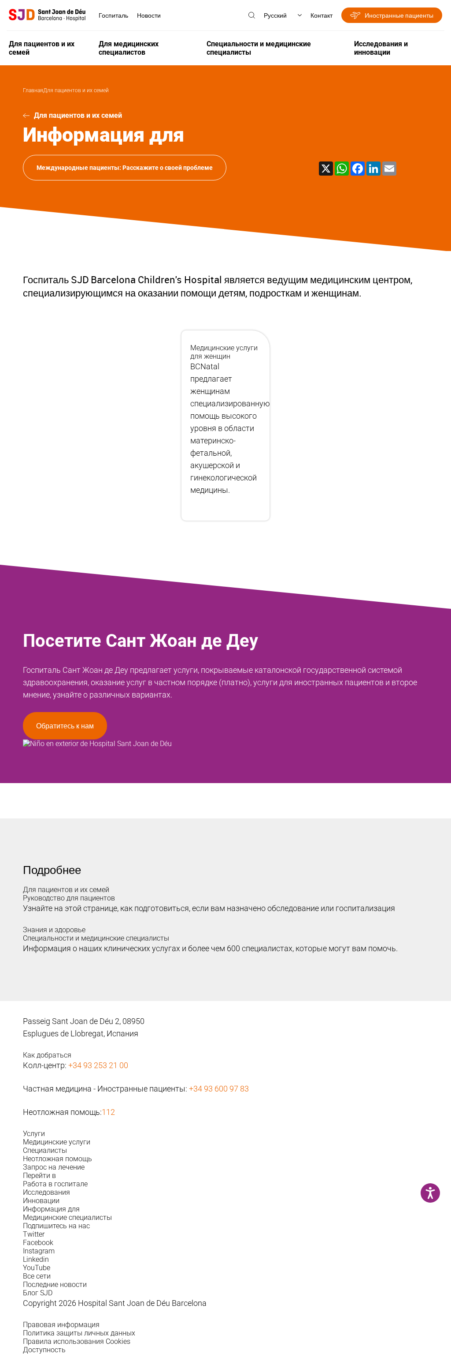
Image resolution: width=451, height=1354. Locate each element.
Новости (149, 15)
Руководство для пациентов (69, 898)
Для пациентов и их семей (41, 48)
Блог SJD (37, 1293)
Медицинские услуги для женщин (224, 352)
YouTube (36, 1268)
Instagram (39, 1251)
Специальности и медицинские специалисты (259, 48)
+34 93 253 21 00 (98, 1065)
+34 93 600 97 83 (219, 1088)
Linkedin (36, 1259)
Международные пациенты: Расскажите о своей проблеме (125, 167)
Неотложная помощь (57, 1159)
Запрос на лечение (54, 1167)
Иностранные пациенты (399, 15)
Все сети (37, 1276)
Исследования (46, 1192)
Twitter (33, 1234)
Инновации (41, 1200)
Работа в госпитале (55, 1184)
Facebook (38, 1242)
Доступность (44, 1350)
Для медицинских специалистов (129, 48)
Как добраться (47, 1055)
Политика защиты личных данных (79, 1333)
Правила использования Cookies (76, 1341)
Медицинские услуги (56, 1142)
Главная (33, 90)
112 (108, 1112)
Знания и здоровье (54, 930)
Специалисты (45, 1150)
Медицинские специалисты (67, 1217)
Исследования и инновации (381, 48)
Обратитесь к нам (65, 726)
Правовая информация (61, 1324)
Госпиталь (113, 15)
